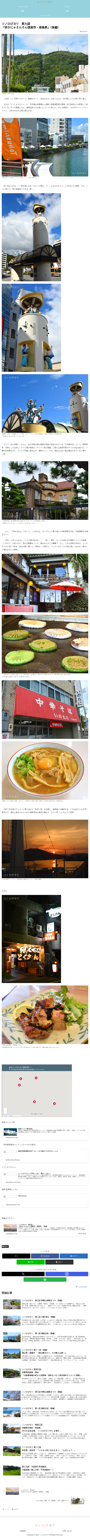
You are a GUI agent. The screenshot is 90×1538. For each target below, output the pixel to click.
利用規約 (23, 1531)
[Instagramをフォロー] (66, 1274)
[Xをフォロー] (23, 1274)
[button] (59, 1262)
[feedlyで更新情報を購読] (45, 1279)
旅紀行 (6, 1246)
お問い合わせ (67, 1531)
